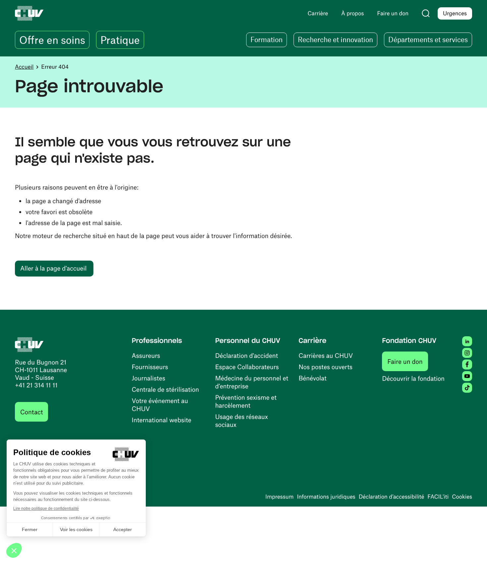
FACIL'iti (438, 496)
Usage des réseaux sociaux (241, 420)
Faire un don (407, 361)
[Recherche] (425, 13)
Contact (31, 412)
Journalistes (148, 378)
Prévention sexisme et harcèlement (245, 401)
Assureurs (146, 355)
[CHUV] (29, 344)
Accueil (24, 66)
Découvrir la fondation (413, 378)
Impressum (279, 496)
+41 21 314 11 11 (36, 385)
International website (161, 420)
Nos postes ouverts (325, 366)
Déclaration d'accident (246, 355)
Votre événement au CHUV (160, 404)
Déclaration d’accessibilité (391, 496)
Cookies (462, 496)
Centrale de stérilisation (165, 389)
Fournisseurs (150, 366)
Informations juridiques (326, 496)
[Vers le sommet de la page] (472, 548)
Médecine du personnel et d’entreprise (251, 382)
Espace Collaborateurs (247, 366)
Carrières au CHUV (325, 355)
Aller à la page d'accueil (53, 268)
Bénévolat (312, 378)
